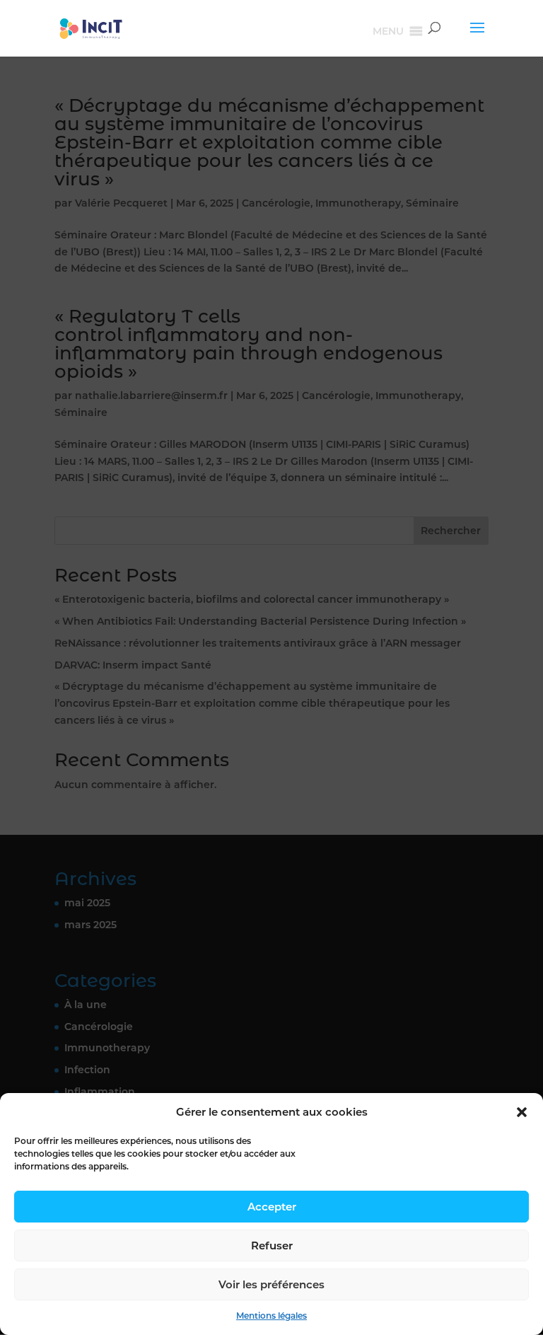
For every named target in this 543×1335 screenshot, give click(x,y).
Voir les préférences (271, 1284)
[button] (522, 1112)
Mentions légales (271, 1315)
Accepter (271, 1206)
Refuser (272, 1245)
